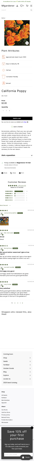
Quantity (5, 107)
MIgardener (8, 5)
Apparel (4, 403)
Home (3, 18)
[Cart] (27, 5)
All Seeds (4, 395)
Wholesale (5, 422)
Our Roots (5, 410)
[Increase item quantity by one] (9, 110)
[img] (4, 210)
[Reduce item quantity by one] (3, 110)
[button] (9, 191)
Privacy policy (6, 415)
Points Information (7, 420)
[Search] (31, 10)
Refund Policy (6, 417)
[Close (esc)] (32, 427)
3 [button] (17, 303)
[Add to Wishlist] (5, 320)
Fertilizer (4, 398)
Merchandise (6, 400)
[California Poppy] (12, 331)
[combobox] (17, 10)
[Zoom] (27, 43)
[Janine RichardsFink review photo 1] (4, 221)
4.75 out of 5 (22, 186)
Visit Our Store (6, 412)
